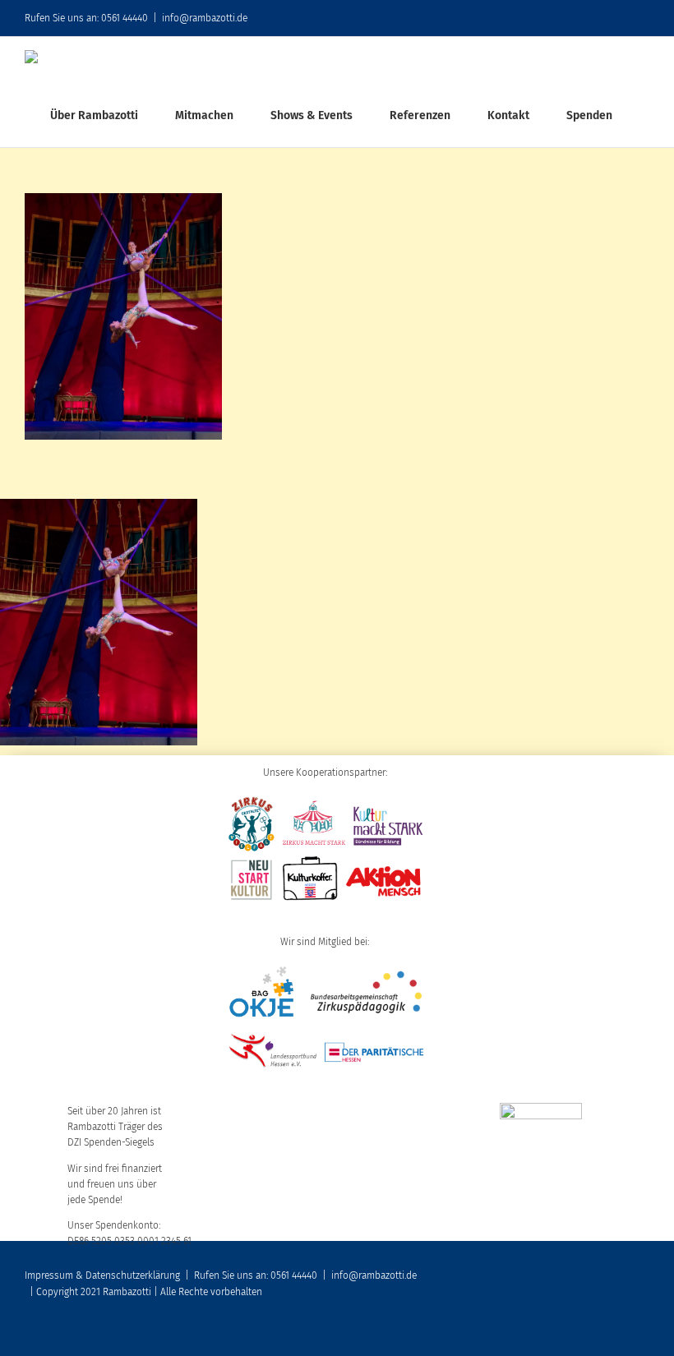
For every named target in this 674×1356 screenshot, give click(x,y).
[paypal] (644, 1333)
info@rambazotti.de (204, 18)
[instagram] (618, 1333)
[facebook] (565, 1333)
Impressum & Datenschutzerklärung (102, 1275)
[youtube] (592, 1333)
